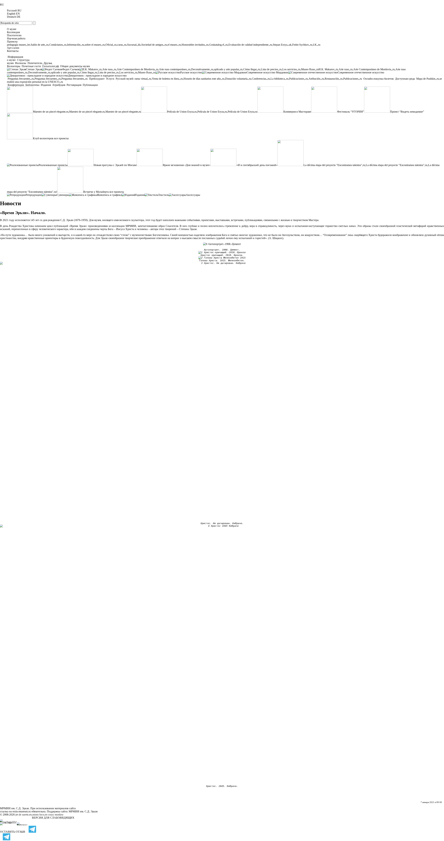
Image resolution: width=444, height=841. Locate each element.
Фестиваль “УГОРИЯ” (350, 111)
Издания (46, 84)
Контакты (13, 50)
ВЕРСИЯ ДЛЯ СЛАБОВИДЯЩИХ (53, 817)
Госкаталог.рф (50, 66)
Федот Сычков (70, 69)
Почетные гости (31, 66)
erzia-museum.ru (21, 811)
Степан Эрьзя (34, 69)
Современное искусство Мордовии (267, 72)
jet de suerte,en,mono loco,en (31, 814)
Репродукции (34, 194)
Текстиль (163, 194)
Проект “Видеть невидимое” (407, 111)
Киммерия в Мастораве (297, 111)
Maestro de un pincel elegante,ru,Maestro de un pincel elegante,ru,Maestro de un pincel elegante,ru (87, 111)
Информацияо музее (15, 58)
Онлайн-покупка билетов (378, 78)
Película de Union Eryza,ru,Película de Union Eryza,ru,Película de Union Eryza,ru (212, 111)
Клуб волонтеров (43, 138)
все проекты (61, 138)
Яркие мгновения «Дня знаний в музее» (186, 165)
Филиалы (20, 63)
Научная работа (16, 38)
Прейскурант (96, 78)
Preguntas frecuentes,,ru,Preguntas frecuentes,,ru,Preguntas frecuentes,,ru (47, 78)
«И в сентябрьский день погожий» (257, 165)
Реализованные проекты (53, 165)
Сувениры (63, 194)
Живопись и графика (109, 194)
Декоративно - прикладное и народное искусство (97, 75)
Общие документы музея (74, 66)
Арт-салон (13, 47)
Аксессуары (193, 194)
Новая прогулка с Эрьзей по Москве (115, 165)
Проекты (12, 41)
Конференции (16, 84)
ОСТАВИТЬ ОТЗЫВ (12, 831)
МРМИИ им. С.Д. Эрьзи (83, 811)
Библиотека (32, 84)
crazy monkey (55, 814)
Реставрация (74, 84)
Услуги (110, 78)
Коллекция (13, 32)
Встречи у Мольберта (96, 191)
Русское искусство (191, 72)
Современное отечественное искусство (361, 72)
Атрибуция (59, 84)
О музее (11, 29)
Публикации (90, 84)
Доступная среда (405, 78)
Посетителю (14, 35)
